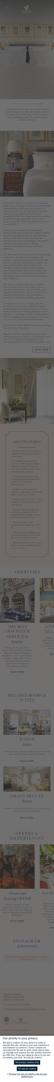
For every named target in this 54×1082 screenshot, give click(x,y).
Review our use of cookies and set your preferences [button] (28, 1075)
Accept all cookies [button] (27, 1069)
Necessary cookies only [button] (27, 1062)
